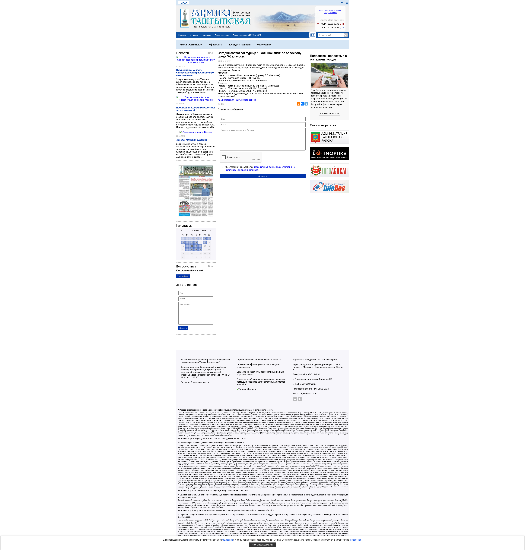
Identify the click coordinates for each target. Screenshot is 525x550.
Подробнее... (183, 276)
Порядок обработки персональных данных (259, 359)
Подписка (206, 35)
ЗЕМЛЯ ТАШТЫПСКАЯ (191, 44)
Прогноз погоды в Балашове (330, 10)
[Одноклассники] (298, 104)
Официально (215, 44)
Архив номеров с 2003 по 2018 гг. (248, 35)
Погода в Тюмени (330, 13)
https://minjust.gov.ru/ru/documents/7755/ (207, 438)
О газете (194, 35)
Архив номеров (222, 35)
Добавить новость (329, 113)
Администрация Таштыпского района (237, 100)
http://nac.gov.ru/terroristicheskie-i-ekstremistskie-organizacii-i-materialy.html (222, 510)
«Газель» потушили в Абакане (191, 140)
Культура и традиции (239, 44)
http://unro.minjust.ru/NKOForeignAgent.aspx (207, 490)
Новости (182, 35)
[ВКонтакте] (302, 104)
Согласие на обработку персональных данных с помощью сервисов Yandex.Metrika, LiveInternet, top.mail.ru (261, 382)
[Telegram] (306, 104)
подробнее (227, 540)
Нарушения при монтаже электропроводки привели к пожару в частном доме (195, 73)
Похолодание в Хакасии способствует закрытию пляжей (195, 109)
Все (210, 53)
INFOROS (318, 388)
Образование (264, 44)
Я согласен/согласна (262, 545)
